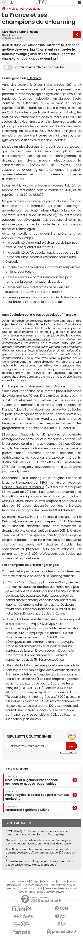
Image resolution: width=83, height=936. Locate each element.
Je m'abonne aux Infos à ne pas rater (39, 67)
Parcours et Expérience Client (27, 808)
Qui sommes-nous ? (16, 881)
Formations (17, 769)
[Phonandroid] (61, 931)
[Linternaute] (22, 916)
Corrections (50, 888)
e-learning (34, 78)
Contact (73, 881)
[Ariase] (22, 931)
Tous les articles (27, 888)
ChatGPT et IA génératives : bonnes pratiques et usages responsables (31, 780)
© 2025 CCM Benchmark (50, 892)
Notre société (48, 881)
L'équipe (34, 881)
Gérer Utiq (11, 888)
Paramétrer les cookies (63, 885)
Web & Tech (17, 8)
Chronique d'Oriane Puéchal (20, 31)
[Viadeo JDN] (61, 924)
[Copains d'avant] (22, 923)
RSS (40, 888)
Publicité (61, 881)
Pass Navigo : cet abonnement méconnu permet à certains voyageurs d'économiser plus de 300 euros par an (41, 852)
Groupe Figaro (27, 892)
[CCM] (61, 908)
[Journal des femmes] (22, 908)
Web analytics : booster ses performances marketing (37, 795)
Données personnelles (36, 885)
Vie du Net (35, 8)
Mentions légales (68, 888)
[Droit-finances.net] (61, 916)
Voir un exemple (68, 752)
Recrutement (15, 885)
